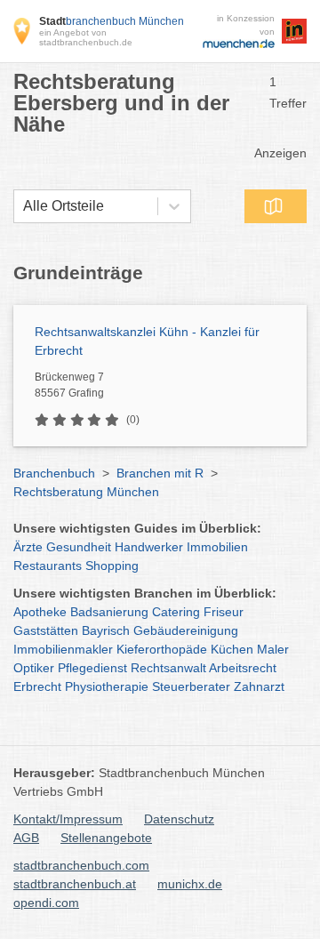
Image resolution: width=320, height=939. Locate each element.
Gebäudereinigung (185, 630)
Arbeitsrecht (242, 668)
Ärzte (28, 547)
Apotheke (40, 612)
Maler (273, 649)
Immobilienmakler (63, 649)
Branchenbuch (54, 473)
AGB (26, 838)
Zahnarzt (259, 686)
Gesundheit (78, 547)
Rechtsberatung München (86, 492)
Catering (176, 612)
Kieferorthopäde (161, 649)
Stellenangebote (106, 838)
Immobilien (217, 547)
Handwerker (149, 547)
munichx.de (189, 884)
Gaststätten (45, 630)
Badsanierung (109, 612)
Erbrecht (37, 686)
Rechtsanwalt (168, 668)
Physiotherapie (106, 686)
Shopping (112, 565)
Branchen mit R (160, 473)
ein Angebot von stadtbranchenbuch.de (85, 37)
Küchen (232, 649)
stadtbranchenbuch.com (81, 865)
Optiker (33, 668)
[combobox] (23, 206)
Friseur (224, 612)
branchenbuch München (111, 21)
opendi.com (46, 902)
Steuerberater (191, 686)
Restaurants (47, 565)
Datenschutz (179, 819)
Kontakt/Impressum (68, 819)
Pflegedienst (92, 668)
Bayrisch (106, 630)
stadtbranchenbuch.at (74, 884)
